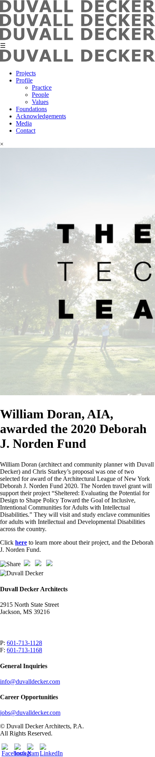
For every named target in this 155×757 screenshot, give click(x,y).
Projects (26, 73)
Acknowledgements (41, 116)
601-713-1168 (24, 650)
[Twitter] (50, 565)
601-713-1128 (24, 642)
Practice (42, 87)
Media (24, 123)
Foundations (31, 109)
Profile (24, 80)
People (40, 94)
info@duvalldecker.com (30, 681)
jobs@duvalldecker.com (30, 712)
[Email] (27, 565)
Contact (25, 130)
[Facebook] (39, 565)
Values (40, 101)
